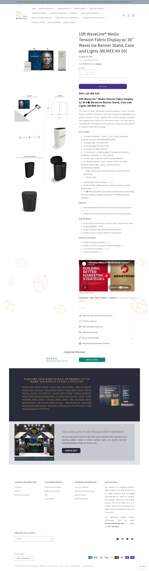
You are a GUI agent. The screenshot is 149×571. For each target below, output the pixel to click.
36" (123, 245)
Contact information (88, 566)
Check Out (71, 450)
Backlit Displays (40, 406)
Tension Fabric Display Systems (35, 387)
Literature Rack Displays (62, 393)
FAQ (46, 495)
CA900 (107, 249)
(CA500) (95, 188)
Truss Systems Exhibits (54, 390)
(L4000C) (110, 182)
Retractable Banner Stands (33, 399)
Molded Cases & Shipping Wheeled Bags (38, 396)
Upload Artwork (80, 495)
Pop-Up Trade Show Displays (62, 387)
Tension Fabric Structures (32, 390)
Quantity (81, 68)
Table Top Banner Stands (80, 399)
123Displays (22, 566)
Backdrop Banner (29, 402)
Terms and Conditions (22, 495)
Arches (88, 396)
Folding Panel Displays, (75, 390)
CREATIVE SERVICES (81, 499)
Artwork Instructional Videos (85, 491)
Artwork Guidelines (81, 487)
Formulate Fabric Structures (67, 396)
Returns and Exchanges (53, 487)
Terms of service (64, 566)
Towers (82, 396)
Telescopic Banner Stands (57, 399)
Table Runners (64, 406)
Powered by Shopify (31, 566)
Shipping (81, 60)
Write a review (92, 360)
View (101, 252)
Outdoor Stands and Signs (52, 402)
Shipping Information (52, 491)
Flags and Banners (73, 402)
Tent (39, 402)
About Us (18, 491)
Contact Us (18, 487)
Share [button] (83, 308)
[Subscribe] (51, 538)
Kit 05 (109, 242)
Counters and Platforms (40, 393)
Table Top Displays (83, 387)
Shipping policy (75, 566)
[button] (46, 8)
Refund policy (43, 566)
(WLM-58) (85, 210)
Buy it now (103, 86)
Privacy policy (53, 566)
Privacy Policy (49, 499)
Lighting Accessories (82, 393)
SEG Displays (53, 406)
